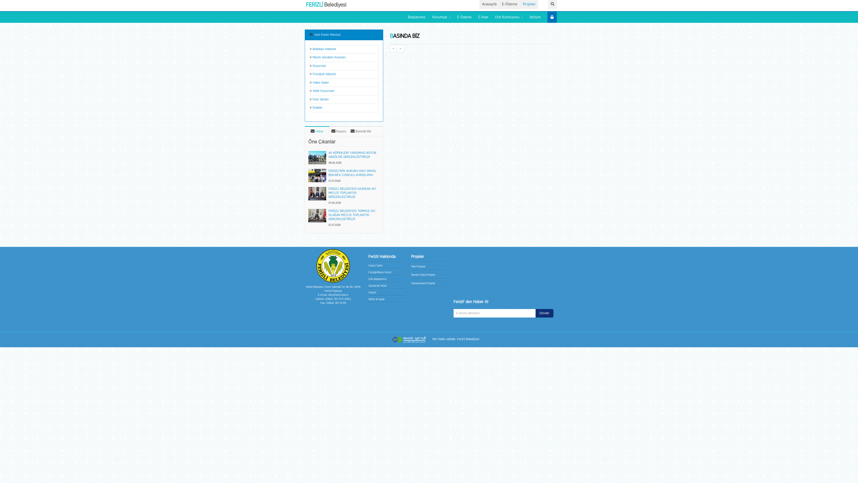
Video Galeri (320, 82)
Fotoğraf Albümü (324, 74)
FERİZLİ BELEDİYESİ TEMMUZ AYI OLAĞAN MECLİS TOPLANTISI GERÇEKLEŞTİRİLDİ (351, 214)
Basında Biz (363, 131)
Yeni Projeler (418, 266)
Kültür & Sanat (376, 299)
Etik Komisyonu (507, 17)
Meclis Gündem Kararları (329, 57)
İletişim (535, 17)
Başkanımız (417, 17)
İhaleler (317, 107)
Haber (319, 131)
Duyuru (340, 131)
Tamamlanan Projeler (423, 283)
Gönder (544, 313)
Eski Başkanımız (377, 279)
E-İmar (483, 17)
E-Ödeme (509, 4)
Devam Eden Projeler (423, 274)
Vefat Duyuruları (323, 91)
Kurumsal (439, 17)
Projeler (529, 4)
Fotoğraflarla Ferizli (379, 272)
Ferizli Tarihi (375, 265)
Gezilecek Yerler (377, 285)
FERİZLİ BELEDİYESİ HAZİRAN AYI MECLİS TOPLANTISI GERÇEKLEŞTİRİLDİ (352, 193)
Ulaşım (372, 292)
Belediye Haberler (324, 49)
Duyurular (319, 66)
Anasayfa (489, 4)
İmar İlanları (320, 99)
